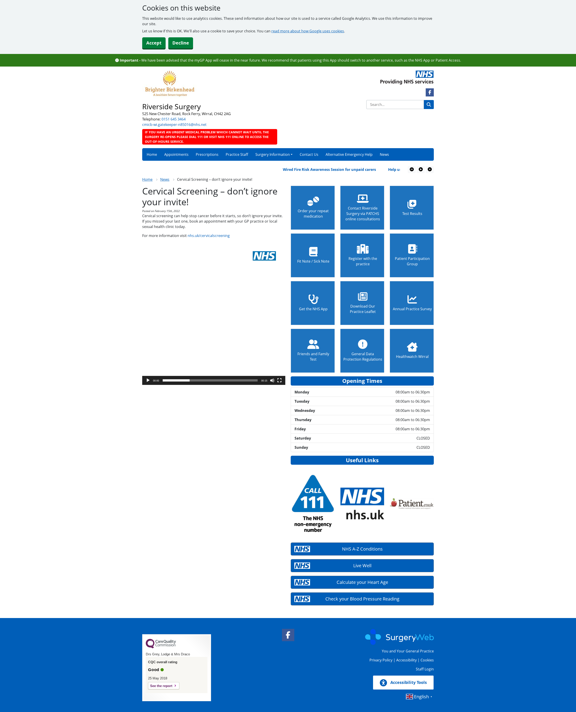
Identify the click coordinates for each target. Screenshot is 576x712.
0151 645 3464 (174, 119)
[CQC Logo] (161, 647)
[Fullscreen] (279, 380)
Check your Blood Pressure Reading (362, 599)
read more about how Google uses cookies (307, 31)
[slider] (210, 380)
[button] (214, 313)
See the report (161, 686)
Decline (180, 43)
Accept (154, 43)
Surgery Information (272, 154)
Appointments (176, 154)
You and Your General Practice (408, 651)
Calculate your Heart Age (362, 582)
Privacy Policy (380, 660)
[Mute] (272, 380)
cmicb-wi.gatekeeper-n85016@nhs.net (174, 124)
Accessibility (406, 660)
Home (152, 154)
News (384, 154)
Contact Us (309, 154)
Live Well (362, 565)
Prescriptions (207, 154)
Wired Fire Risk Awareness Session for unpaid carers (316, 169)
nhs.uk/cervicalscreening (209, 235)
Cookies (427, 660)
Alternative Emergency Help (349, 154)
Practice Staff (237, 154)
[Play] (148, 380)
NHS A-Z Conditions (362, 549)
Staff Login (425, 669)
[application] (213, 313)
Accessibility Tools (408, 682)
